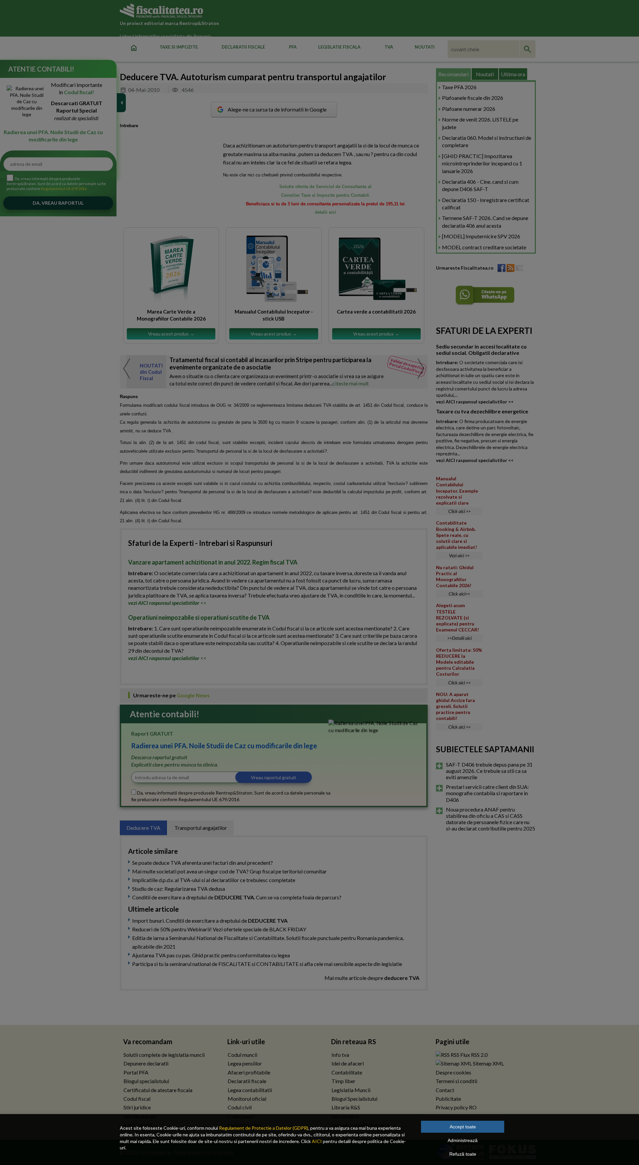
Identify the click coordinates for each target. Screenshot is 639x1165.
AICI (317, 1141)
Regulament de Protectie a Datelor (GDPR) (263, 1128)
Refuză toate (462, 1154)
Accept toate (463, 1126)
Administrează (463, 1140)
